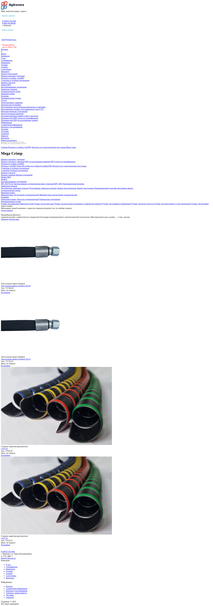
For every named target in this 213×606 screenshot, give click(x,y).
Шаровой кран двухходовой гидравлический (20, 195)
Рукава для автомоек (200, 204)
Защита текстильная (85, 188)
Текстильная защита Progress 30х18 (15, 286)
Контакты (5, 138)
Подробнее (5, 292)
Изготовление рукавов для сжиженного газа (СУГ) (22, 109)
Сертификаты (7, 60)
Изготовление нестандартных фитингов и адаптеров (23, 107)
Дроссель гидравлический (28, 199)
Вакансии (5, 71)
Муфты (4, 179)
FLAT (11, 184)
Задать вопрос (7, 30)
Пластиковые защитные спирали (43, 188)
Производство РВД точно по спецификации (19, 118)
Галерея (4, 67)
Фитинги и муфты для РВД (12, 78)
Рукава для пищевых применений (116, 204)
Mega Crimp (71, 147)
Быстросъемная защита (123, 188)
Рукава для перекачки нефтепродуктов (17, 204)
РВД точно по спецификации (63, 162)
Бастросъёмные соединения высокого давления (34, 184)
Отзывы (4, 65)
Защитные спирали (9, 89)
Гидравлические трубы (10, 91)
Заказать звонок (8, 16)
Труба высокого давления (12, 103)
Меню (3, 54)
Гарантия (5, 134)
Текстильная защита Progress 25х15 (15, 359)
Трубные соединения (19, 170)
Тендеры (4, 129)
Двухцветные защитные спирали (15, 188)
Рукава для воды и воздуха (143, 204)
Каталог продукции (9, 74)
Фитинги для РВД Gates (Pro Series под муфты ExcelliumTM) (26, 166)
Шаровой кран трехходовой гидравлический (58, 195)
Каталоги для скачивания (11, 127)
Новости (4, 136)
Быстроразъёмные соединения (14, 87)
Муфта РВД (6, 85)
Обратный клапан (8, 199)
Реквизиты (5, 63)
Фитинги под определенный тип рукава (49, 147)
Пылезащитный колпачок (73, 184)
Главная (4, 147)
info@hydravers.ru (9, 40)
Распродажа (14, 219)
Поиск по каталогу (9, 140)
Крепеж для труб (8, 83)
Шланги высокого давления (13, 76)
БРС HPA (58, 184)
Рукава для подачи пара (44, 204)
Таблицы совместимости (16, 593)
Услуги (4, 100)
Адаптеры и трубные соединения (15, 80)
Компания (5, 56)
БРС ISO (4, 184)
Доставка (5, 131)
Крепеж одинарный (24, 175)
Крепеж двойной (8, 175)
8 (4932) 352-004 (9, 21)
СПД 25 (4, 538)
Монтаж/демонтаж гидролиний (14, 111)
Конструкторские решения (12, 114)
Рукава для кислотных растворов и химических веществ (78, 204)
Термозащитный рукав (103, 188)
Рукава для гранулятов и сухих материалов (173, 204)
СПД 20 (4, 449)
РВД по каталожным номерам (37, 162)
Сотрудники (6, 69)
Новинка (5, 219)
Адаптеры (5, 170)
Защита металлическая (66, 188)
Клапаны (5, 96)
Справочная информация (11, 125)
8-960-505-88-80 (9, 23)
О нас (3, 58)
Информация (6, 123)
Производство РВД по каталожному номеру (19, 120)
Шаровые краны (8, 94)
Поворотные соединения (49, 199)
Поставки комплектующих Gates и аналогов (19, 116)
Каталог (9, 586)
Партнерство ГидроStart (11, 105)
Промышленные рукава (11, 98)
